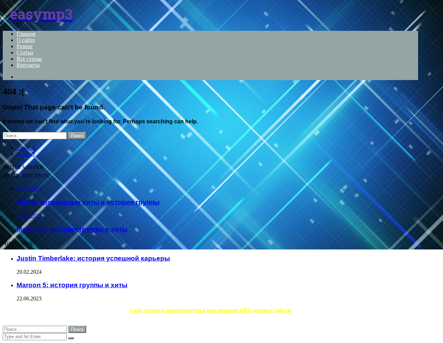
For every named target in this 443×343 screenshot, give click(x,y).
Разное (25, 46)
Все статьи (29, 59)
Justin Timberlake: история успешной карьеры (93, 258)
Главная (26, 34)
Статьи (25, 52)
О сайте (26, 40)
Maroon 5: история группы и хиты (72, 285)
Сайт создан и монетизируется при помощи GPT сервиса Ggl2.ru (210, 310)
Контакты (28, 65)
